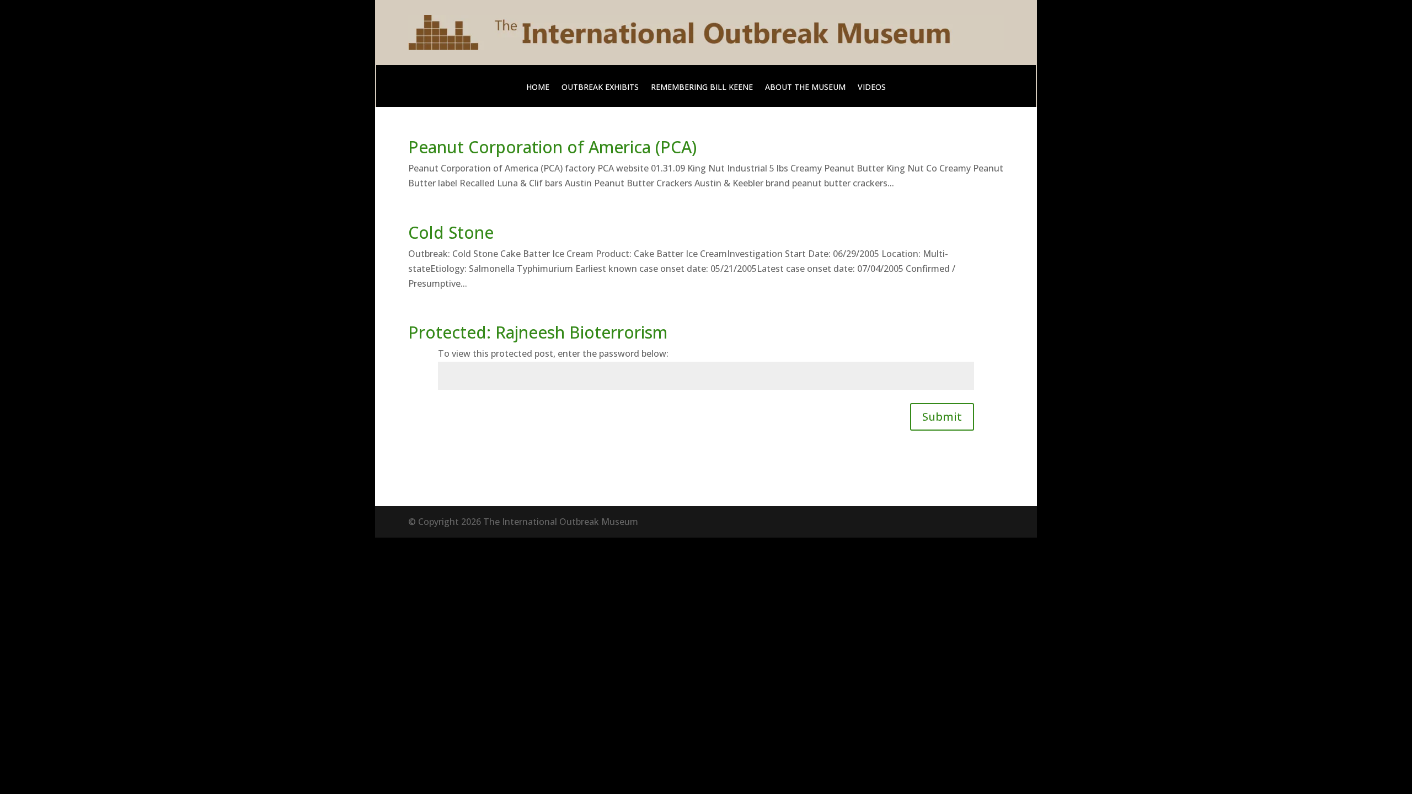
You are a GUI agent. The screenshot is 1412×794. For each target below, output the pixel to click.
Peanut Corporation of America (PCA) (552, 147)
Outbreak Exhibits (600, 87)
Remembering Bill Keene (702, 87)
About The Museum (805, 87)
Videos (872, 87)
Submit (942, 416)
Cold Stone (451, 232)
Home (537, 87)
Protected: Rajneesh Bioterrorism (537, 332)
